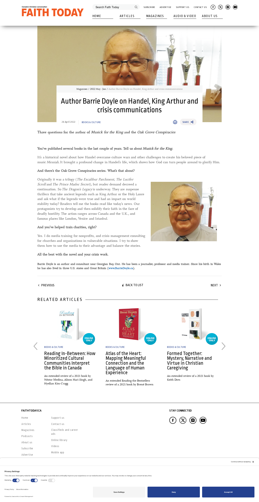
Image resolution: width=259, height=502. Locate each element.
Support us (57, 417)
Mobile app (57, 452)
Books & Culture (91, 122)
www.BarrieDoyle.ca (120, 268)
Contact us (57, 423)
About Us (210, 16)
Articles (127, 16)
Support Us (182, 7)
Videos (55, 446)
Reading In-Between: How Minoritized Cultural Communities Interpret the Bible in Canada (69, 360)
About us (26, 442)
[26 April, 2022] (68, 324)
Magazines (155, 16)
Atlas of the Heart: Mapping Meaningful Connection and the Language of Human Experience (126, 363)
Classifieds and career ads (64, 431)
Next (214, 285)
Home (96, 16)
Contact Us (200, 7)
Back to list (134, 285)
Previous (47, 285)
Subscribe (149, 7)
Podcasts (27, 436)
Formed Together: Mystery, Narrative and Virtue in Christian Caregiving (189, 360)
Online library (59, 440)
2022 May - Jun (98, 89)
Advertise (165, 7)
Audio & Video (184, 16)
